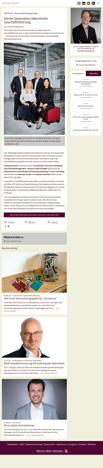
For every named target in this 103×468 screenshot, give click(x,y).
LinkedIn (82, 444)
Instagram (72, 444)
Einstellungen (8, 226)
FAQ (22, 444)
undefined (25, 222)
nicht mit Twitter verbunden (48, 222)
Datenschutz (49, 444)
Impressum (61, 444)
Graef (7, 241)
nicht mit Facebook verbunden (5, 222)
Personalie (16, 241)
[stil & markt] (10, 3)
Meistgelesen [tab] (78, 73)
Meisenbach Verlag (33, 444)
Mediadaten (12, 444)
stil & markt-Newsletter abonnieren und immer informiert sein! (34, 215)
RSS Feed (92, 444)
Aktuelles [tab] (93, 73)
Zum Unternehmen (87, 65)
